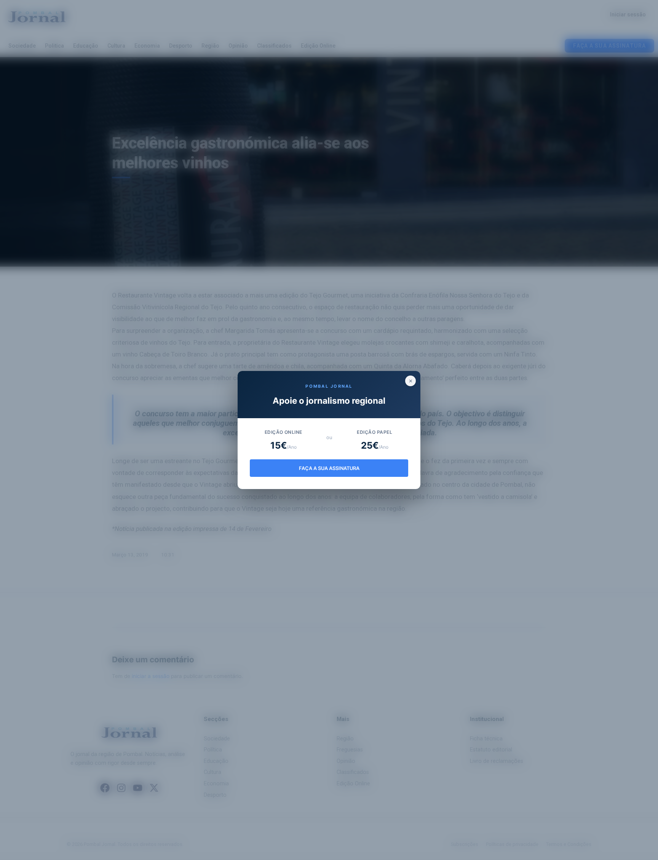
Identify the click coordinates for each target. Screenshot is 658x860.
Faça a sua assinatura (329, 468)
